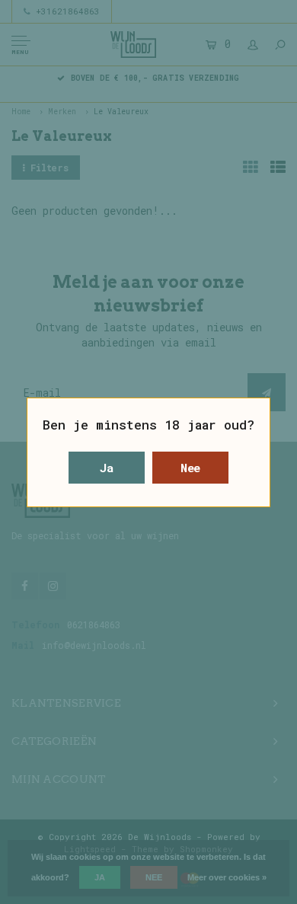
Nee (190, 467)
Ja (106, 467)
